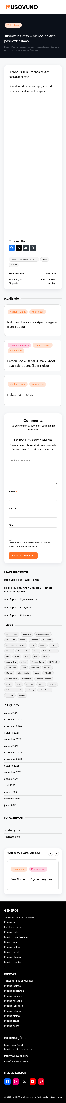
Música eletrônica (19, 345)
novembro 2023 (13, 759)
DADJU (9, 651)
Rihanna (29, 684)
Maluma (47, 668)
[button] (50, 853)
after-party (10, 640)
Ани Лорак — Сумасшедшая (20, 599)
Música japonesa (13, 1006)
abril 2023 (9, 785)
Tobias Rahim (44, 690)
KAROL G (53, 662)
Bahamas (47, 640)
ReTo (19, 684)
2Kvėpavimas (11, 634)
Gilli (7, 656)
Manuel (9, 673)
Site (11, 525)
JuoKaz (14, 265)
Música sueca (12, 1026)
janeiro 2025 (11, 713)
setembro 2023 (12, 772)
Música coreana (13, 1001)
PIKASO (48, 673)
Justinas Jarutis (38, 662)
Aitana (22, 640)
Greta (44, 259)
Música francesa (13, 996)
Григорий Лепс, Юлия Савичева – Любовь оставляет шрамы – (28, 589)
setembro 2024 (12, 739)
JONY (23, 662)
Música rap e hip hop (16, 937)
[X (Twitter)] (19, 248)
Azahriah (34, 640)
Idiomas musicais (27, 47)
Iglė (35, 656)
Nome (13, 491)
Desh (36, 651)
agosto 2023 (11, 779)
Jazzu (45, 656)
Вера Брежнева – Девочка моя (22, 580)
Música (14, 47)
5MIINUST (27, 634)
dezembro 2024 (13, 719)
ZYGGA (22, 695)
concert (54, 645)
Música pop (37, 312)
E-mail (13, 508)
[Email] (26, 248)
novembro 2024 (13, 726)
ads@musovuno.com (16, 1061)
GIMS (17, 656)
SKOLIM (52, 684)
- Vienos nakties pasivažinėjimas (24, 259)
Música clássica (13, 957)
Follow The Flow (49, 651)
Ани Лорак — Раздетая (17, 607)
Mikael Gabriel (23, 673)
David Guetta (23, 651)
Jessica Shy (11, 662)
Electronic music (13, 927)
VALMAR (10, 695)
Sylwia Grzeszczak (13, 690)
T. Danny (30, 690)
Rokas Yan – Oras (20, 394)
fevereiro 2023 (12, 798)
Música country (12, 962)
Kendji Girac (11, 668)
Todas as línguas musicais (18, 981)
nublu (37, 673)
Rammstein (26, 679)
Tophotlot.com (12, 836)
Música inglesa (12, 986)
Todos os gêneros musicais (19, 917)
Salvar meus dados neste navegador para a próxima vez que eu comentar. (30, 544)
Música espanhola (14, 991)
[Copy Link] (33, 248)
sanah (41, 684)
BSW (33, 645)
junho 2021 (10, 805)
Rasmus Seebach (44, 679)
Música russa (38, 869)
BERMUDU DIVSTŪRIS (15, 645)
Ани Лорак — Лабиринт (17, 615)
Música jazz (10, 942)
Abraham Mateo (42, 634)
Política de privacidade (49, 1097)
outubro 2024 (11, 732)
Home (6, 47)
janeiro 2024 (11, 746)
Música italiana (12, 1011)
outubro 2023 (11, 765)
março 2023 (11, 792)
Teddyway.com (12, 830)
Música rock (11, 932)
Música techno (12, 947)
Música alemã (12, 1016)
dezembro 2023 (13, 752)
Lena (24, 668)
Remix (8, 684)
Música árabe (11, 1020)
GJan (27, 656)
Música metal (11, 952)
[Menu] (60, 7)
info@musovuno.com (16, 1056)
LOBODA (35, 668)
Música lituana (13, 25)
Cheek (42, 645)
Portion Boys (11, 679)
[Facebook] (12, 248)
